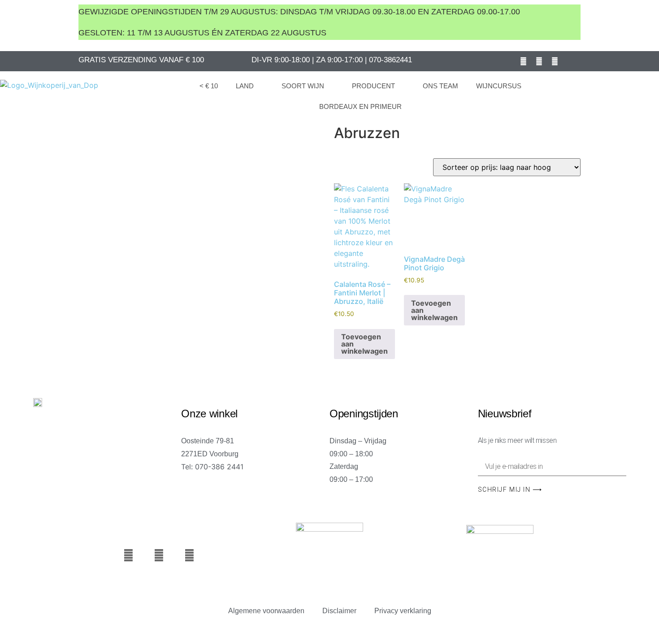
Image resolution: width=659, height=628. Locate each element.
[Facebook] (523, 61)
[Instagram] (555, 61)
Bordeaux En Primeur (360, 106)
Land (245, 86)
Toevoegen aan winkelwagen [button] (364, 343)
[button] (604, 95)
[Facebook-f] (128, 555)
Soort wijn (303, 86)
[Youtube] (539, 61)
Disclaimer (339, 611)
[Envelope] (570, 61)
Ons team (440, 86)
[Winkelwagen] (626, 94)
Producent (373, 86)
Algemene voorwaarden (266, 611)
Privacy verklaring (402, 611)
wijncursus (498, 86)
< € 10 (208, 86)
